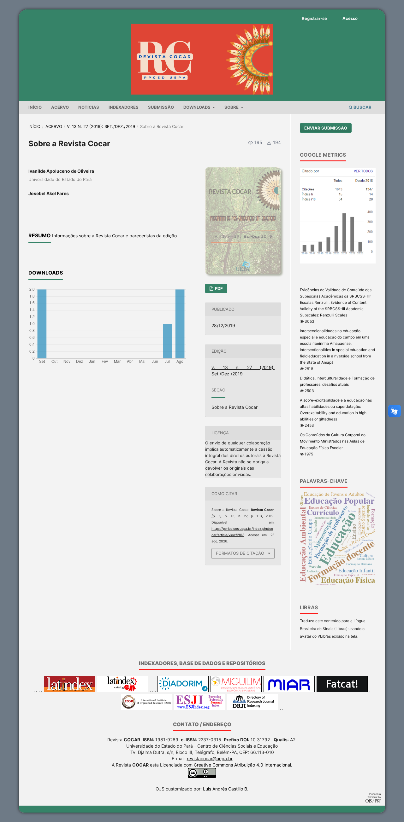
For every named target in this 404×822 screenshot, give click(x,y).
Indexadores (124, 107)
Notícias (88, 107)
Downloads (197, 107)
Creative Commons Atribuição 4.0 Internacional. (242, 764)
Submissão (161, 107)
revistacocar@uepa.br (210, 758)
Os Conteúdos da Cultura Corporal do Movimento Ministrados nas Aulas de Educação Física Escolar (332, 441)
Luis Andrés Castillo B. (225, 788)
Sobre (232, 107)
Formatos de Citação (240, 553)
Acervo (60, 107)
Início (35, 107)
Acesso (350, 18)
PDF (218, 288)
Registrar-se (314, 18)
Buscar (362, 107)
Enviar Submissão (325, 127)
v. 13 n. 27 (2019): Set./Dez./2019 (101, 126)
